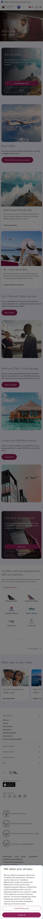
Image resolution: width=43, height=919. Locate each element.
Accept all (21, 915)
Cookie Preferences (21, 908)
